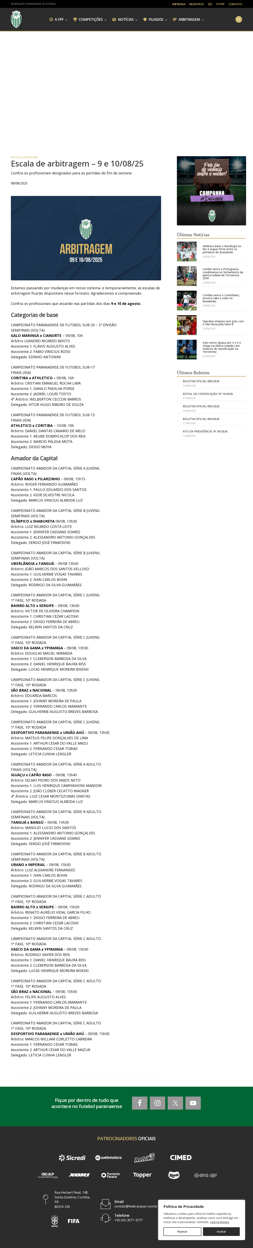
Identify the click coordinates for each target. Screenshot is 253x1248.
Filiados (155, 19)
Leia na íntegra (219, 1222)
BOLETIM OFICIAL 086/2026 (201, 381)
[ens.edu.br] (205, 1175)
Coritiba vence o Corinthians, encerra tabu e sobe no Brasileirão (221, 298)
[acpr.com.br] (47, 1175)
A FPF (58, 19)
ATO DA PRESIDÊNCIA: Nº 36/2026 (205, 431)
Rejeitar (182, 1231)
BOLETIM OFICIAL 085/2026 (201, 406)
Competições (90, 19)
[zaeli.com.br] (174, 1175)
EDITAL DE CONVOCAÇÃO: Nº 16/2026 (208, 393)
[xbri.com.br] (79, 1175)
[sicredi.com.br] (72, 1157)
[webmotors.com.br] (108, 1157)
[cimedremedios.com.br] (181, 1157)
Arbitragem (189, 19)
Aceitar (221, 1231)
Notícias (125, 19)
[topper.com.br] (142, 1175)
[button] (55, 1221)
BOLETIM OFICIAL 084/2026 (201, 418)
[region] (201, 1220)
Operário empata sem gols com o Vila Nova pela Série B (223, 323)
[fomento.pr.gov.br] (111, 1175)
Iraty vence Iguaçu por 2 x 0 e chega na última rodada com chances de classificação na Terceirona (222, 347)
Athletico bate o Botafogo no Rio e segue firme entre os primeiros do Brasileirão (222, 249)
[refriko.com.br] (144, 1157)
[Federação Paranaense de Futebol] (16, 19)
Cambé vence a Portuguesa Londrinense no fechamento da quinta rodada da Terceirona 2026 (223, 274)
